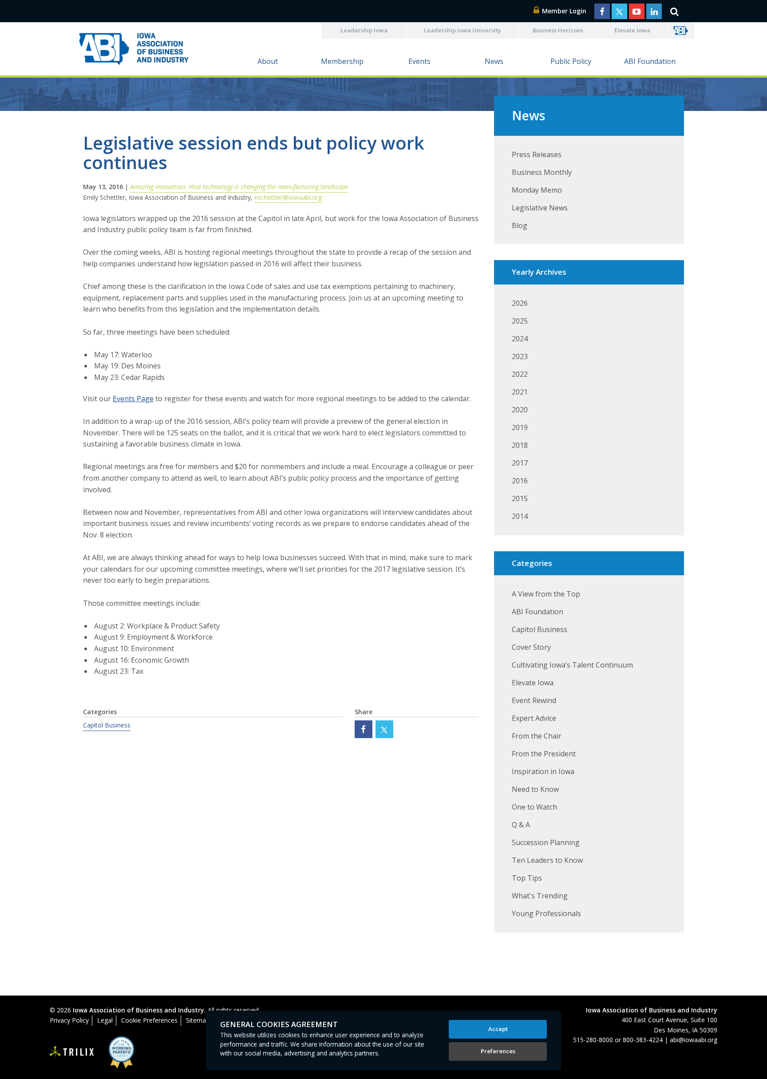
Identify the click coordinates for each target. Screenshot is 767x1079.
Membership (342, 61)
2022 (520, 374)
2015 (520, 498)
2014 (520, 516)
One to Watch (534, 807)
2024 (520, 339)
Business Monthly (542, 172)
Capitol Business (106, 725)
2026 (520, 303)
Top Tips (527, 878)
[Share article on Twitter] (384, 729)
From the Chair (536, 736)
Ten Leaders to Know (547, 860)
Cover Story (531, 647)
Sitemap (198, 1020)
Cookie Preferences (149, 1020)
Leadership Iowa (363, 30)
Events (419, 61)
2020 (520, 410)
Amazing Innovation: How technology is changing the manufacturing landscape (239, 186)
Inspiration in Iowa (543, 771)
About (267, 61)
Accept (498, 1029)
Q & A (521, 825)
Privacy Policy (69, 1020)
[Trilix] (72, 1052)
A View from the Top (546, 594)
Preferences (498, 1051)
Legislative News (540, 208)
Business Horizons (558, 30)
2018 (520, 445)
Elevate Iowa (632, 30)
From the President (544, 754)
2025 (520, 321)
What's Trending (540, 896)
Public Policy (570, 61)
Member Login (563, 11)
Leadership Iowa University (462, 30)
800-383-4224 (643, 1040)
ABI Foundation (650, 61)
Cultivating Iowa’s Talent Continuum (572, 665)
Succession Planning (546, 842)
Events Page (133, 398)
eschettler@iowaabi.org (288, 197)
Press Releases (536, 154)
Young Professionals (546, 913)
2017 (520, 463)
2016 (520, 481)
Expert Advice (534, 718)
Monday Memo (537, 190)
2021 (520, 392)
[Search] (674, 11)
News (494, 61)
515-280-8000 (593, 1040)
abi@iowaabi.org (693, 1040)
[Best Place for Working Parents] (114, 1052)
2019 (520, 427)
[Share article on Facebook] (363, 729)
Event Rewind (534, 700)
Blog (519, 225)
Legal (105, 1020)
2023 (520, 356)
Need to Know (535, 789)
